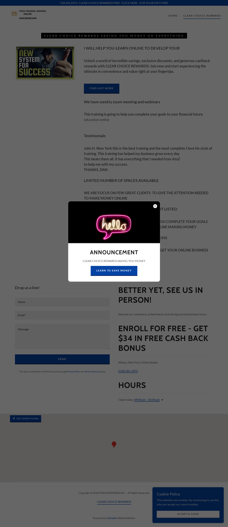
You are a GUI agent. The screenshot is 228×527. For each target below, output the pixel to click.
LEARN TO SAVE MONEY (113, 270)
